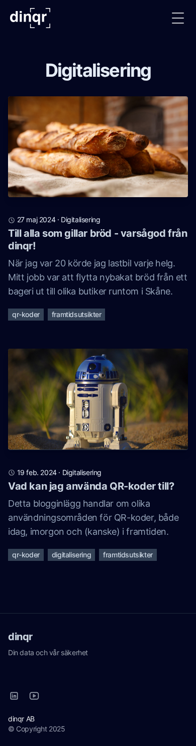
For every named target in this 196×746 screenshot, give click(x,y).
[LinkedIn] (14, 696)
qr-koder (26, 314)
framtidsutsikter (77, 314)
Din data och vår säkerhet (48, 652)
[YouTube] (34, 696)
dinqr (20, 637)
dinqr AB (21, 718)
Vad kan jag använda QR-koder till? (91, 486)
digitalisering (80, 219)
